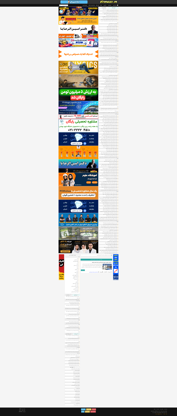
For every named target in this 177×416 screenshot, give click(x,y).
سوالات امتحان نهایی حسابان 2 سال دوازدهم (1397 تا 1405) (110, 202)
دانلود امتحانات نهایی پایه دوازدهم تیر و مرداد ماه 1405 (110, 68)
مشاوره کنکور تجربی (77, 386)
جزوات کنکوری (76, 272)
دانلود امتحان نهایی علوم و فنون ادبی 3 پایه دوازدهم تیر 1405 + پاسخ (108, 99)
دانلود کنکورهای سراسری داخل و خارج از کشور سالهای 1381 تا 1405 (109, 33)
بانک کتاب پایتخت (77, 398)
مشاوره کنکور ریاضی (77, 370)
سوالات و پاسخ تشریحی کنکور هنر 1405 (112, 32)
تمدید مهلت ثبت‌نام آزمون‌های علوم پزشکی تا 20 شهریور (110, 124)
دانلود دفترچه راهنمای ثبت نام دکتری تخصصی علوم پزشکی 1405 (109, 62)
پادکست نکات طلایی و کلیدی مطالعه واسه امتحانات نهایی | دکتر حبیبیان (108, 228)
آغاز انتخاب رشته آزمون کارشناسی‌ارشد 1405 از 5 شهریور (110, 13)
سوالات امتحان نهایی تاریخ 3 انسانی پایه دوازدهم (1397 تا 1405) (109, 135)
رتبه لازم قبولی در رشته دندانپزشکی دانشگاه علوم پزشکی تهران (109, 233)
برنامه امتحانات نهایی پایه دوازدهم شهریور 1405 (111, 15)
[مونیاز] (78, 219)
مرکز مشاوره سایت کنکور (92, 5)
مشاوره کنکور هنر (78, 376)
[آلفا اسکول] (78, 54)
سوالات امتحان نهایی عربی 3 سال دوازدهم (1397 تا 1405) (110, 172)
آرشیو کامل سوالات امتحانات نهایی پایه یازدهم (111, 149)
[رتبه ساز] (78, 29)
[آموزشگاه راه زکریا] (78, 170)
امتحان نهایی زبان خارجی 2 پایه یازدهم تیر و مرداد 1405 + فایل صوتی (108, 91)
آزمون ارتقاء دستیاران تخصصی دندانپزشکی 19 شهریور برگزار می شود (109, 225)
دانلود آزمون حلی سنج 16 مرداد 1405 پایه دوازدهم (111, 86)
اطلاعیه (77, 264)
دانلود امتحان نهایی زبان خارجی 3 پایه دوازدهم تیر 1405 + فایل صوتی (108, 129)
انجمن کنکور (97, 5)
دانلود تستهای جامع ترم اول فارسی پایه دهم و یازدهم (101, 262)
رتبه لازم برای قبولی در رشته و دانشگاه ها (112, 241)
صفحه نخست (109, 255)
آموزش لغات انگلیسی (77, 383)
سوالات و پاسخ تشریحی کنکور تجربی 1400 (73, 314)
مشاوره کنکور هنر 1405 (77, 397)
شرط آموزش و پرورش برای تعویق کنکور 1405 (111, 180)
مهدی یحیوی (78, 388)
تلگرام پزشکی (94, 409)
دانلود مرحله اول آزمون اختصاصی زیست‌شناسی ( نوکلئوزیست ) (109, 16)
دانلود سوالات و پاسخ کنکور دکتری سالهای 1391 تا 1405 (110, 247)
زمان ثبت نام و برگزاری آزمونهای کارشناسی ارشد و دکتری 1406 (109, 48)
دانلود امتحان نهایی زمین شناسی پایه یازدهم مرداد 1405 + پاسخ (109, 101)
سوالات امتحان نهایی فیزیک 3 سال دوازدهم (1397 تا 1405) (110, 145)
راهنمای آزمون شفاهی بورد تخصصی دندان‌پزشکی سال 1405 (110, 168)
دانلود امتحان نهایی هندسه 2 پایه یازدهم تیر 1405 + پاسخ (110, 95)
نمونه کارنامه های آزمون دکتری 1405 (112, 167)
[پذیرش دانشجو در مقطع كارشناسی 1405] (78, 107)
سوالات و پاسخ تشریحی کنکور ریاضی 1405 (112, 28)
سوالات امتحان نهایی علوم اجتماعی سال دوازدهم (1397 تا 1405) (109, 144)
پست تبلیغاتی (76, 269)
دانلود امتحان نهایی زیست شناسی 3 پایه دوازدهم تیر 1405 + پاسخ (109, 152)
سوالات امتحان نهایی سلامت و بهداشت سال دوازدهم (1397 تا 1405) (109, 139)
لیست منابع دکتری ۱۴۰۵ (77, 404)
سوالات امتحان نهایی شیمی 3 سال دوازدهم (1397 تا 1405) (110, 134)
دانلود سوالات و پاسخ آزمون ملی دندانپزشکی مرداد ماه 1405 (110, 18)
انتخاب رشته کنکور (76, 265)
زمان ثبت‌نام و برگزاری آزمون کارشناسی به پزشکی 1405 (110, 188)
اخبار (77, 262)
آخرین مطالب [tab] (113, 7)
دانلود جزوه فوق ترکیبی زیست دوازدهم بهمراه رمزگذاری (110, 205)
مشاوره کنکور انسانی (77, 395)
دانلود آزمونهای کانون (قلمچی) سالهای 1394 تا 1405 (111, 243)
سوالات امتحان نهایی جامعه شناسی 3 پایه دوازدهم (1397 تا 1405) (109, 142)
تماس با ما (157, 409)
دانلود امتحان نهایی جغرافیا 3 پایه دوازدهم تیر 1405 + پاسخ (110, 194)
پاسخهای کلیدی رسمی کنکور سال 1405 (112, 25)
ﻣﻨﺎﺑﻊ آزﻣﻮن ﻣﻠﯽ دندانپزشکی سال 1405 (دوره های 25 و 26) (110, 104)
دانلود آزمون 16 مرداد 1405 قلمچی (113, 89)
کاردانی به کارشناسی (75, 289)
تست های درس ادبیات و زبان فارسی (93, 272)
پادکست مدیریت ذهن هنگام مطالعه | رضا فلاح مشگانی (110, 88)
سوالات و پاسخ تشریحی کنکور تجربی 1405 (112, 26)
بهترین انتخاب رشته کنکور (77, 374)
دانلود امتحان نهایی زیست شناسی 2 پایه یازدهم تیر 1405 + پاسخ (109, 92)
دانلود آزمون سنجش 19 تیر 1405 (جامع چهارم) (111, 81)
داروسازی (77, 273)
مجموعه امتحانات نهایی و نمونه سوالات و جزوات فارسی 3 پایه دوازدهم (108, 211)
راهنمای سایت (161, 409)
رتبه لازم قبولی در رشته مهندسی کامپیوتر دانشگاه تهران (110, 235)
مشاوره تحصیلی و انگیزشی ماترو (76, 385)
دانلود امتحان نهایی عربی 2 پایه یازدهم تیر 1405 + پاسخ (110, 137)
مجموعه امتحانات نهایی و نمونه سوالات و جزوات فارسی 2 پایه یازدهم (109, 217)
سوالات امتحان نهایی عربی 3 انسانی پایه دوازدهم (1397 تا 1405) (109, 174)
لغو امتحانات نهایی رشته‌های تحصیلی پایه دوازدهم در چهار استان (109, 200)
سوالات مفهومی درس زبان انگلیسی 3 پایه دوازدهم (111, 159)
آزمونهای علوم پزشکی (75, 261)
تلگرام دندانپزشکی (89, 409)
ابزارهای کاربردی (85, 5)
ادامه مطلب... (82, 270)
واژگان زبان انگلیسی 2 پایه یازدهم (113, 162)
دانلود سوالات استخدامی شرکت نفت (75, 401)
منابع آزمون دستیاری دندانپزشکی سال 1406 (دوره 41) (110, 122)
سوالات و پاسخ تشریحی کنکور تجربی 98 (74, 321)
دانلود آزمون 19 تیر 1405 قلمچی (113, 230)
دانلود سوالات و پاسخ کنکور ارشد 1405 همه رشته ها (111, 155)
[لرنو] (78, 80)
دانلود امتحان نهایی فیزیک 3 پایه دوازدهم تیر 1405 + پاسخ (110, 118)
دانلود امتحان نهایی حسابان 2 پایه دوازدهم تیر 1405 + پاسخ (110, 192)
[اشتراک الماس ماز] (78, 139)
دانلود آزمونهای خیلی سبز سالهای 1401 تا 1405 (111, 244)
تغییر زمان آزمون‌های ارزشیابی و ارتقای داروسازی (111, 248)
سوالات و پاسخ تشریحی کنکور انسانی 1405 (112, 29)
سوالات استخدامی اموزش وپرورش (75, 368)
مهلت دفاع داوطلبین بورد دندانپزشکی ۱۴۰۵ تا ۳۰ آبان (110, 253)
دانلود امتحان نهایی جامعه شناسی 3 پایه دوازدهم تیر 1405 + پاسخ (109, 128)
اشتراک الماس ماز (77, 380)
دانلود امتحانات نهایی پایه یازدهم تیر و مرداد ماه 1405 (110, 82)
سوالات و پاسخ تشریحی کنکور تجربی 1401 (73, 326)
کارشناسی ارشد (76, 290)
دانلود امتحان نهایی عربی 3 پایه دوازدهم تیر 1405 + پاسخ (110, 96)
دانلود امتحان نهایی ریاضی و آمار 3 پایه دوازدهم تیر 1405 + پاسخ (109, 154)
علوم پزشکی (109, 5)
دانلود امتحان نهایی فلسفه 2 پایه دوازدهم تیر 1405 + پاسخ (110, 131)
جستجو (60, 5)
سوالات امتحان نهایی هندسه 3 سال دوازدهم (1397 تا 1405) (110, 115)
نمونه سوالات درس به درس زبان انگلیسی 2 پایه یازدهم (110, 161)
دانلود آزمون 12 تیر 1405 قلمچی (113, 240)
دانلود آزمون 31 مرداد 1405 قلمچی (113, 23)
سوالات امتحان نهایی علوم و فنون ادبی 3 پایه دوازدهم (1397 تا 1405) (108, 116)
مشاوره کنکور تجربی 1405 (76, 373)
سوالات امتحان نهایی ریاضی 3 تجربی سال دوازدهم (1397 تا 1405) (109, 201)
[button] (78, 256)
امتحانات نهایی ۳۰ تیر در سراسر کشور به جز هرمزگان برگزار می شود (109, 165)
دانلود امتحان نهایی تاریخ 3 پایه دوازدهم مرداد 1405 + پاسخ (110, 121)
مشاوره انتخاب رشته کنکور (76, 371)
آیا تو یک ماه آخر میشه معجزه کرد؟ (74, 303)
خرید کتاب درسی (78, 392)
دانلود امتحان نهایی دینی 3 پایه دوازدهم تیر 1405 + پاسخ (110, 214)
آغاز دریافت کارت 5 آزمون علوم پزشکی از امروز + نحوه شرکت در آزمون (109, 53)
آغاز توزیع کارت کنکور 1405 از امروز (113, 58)
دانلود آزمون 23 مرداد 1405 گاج (113, 66)
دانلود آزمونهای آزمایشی (75, 275)
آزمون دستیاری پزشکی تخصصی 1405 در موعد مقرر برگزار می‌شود (109, 182)
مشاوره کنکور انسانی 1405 (76, 377)
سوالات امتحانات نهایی (75, 283)
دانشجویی (105, 5)
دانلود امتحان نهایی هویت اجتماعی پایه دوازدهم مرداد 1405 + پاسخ (109, 94)
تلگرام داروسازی (83, 409)
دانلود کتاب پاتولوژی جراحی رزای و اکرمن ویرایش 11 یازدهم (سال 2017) (108, 218)
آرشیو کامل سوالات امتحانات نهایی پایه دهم (112, 151)
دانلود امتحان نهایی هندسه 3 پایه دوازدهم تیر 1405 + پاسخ (110, 98)
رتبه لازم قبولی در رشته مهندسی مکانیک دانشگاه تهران (110, 234)
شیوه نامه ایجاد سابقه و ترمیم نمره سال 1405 (111, 215)
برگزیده (77, 266)
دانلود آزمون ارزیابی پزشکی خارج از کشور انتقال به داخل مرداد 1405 (109, 19)
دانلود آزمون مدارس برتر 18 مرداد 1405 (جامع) (111, 85)
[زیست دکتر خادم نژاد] (78, 42)
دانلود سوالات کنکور (76, 276)
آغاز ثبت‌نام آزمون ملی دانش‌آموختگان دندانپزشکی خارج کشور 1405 (109, 108)
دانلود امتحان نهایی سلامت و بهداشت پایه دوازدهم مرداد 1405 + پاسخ (108, 102)
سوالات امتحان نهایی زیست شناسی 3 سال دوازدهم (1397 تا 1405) (109, 184)
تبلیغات (101, 5)
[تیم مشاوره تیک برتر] (78, 193)
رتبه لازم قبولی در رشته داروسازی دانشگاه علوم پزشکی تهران (110, 237)
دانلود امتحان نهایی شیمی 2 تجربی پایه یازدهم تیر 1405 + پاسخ (109, 125)
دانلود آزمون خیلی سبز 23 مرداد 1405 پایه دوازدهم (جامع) (110, 46)
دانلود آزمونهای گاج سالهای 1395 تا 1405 (112, 245)
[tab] (72, 257)
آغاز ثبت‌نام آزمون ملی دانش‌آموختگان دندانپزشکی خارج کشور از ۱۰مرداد (108, 250)
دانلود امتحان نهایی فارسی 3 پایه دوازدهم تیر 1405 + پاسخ (110, 207)
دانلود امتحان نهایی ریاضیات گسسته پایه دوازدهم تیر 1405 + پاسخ (109, 141)
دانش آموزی (114, 5)
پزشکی (77, 268)
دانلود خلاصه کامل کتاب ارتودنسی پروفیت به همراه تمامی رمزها (109, 164)
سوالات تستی (76, 284)
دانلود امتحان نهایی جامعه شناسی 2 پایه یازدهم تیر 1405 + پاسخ (109, 138)
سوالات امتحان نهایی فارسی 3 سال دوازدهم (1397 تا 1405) (110, 210)
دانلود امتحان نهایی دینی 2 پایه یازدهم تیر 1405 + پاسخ (110, 132)
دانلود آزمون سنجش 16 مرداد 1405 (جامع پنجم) (111, 79)
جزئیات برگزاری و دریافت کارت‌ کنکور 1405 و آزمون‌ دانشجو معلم (109, 76)
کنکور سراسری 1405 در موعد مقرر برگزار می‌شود (111, 195)
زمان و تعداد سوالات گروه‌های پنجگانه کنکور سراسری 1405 (110, 38)
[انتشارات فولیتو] (78, 94)
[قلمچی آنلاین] (78, 116)
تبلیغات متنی (71, 367)
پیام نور (77, 271)
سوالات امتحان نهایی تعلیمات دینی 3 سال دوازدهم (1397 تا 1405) (109, 227)
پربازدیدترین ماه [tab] (104, 7)
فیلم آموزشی (76, 287)
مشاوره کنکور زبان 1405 (77, 389)
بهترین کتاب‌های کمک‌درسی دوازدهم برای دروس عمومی (110, 69)
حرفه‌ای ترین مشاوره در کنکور (76, 382)
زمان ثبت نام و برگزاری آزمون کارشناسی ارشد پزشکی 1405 (110, 223)
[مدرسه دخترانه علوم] (78, 179)
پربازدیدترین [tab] (75, 295)
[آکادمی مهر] (78, 152)
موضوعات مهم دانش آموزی (74, 291)
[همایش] (78, 246)
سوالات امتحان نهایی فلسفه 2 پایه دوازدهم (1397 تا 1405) (110, 147)
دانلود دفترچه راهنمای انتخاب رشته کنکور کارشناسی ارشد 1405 (109, 12)
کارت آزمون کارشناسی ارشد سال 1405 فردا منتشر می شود (110, 224)
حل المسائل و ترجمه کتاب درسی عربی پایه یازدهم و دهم (110, 177)
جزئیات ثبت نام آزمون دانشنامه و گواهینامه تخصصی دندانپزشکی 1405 (108, 198)
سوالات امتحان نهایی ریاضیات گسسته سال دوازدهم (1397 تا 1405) (109, 185)
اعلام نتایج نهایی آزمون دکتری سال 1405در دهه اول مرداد (110, 181)
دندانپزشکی (77, 282)
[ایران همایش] (78, 125)
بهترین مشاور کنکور (77, 391)
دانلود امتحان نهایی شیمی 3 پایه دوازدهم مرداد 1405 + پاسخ (109, 119)
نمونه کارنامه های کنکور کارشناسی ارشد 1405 (112, 10)
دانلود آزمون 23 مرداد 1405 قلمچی (113, 75)
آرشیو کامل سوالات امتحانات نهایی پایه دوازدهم (111, 148)
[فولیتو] (78, 36)
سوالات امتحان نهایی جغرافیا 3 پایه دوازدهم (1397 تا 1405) (110, 204)
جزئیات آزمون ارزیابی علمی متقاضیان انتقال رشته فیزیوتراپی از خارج (109, 251)
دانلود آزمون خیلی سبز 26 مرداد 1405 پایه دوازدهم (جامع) (110, 45)
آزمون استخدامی (76, 259)
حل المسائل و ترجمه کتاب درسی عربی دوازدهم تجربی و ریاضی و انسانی (108, 175)
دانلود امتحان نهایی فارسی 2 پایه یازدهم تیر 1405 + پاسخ (110, 208)
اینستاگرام (83, 411)
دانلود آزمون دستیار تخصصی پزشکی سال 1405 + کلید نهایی (110, 71)
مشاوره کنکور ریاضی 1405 (76, 379)
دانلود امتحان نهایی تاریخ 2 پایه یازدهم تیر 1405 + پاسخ (110, 171)
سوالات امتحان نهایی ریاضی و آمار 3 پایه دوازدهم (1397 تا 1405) (109, 187)
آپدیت (77, 258)
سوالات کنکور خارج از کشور (75, 286)
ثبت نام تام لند (78, 403)
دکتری (77, 280)
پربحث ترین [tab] (68, 295)
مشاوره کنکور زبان (77, 394)
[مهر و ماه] (78, 11)
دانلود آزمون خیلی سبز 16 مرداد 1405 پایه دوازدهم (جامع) (110, 78)
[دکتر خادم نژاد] (78, 233)
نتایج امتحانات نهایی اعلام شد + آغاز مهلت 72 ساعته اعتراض (110, 9)
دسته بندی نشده (76, 279)
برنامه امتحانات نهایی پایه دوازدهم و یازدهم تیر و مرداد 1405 (110, 231)
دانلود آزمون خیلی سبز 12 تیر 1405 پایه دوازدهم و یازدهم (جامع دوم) (108, 238)
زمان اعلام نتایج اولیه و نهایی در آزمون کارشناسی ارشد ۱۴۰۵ (110, 197)
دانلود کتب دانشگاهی (75, 277)
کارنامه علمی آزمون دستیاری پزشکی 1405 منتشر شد (111, 49)
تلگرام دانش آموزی (93, 411)
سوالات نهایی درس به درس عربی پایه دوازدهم (111, 178)
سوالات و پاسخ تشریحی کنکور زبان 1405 (112, 30)
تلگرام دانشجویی (87, 411)
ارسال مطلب (165, 409)
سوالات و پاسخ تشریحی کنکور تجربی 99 (74, 302)
